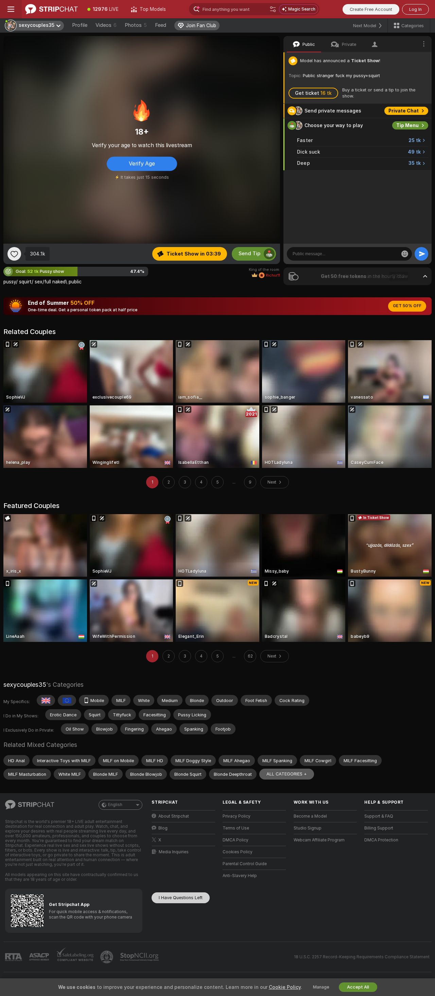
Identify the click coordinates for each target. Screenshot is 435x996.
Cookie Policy (285, 987)
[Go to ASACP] (40, 957)
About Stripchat (173, 816)
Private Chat (403, 110)
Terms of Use (236, 828)
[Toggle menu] (11, 9)
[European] (67, 700)
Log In (415, 9)
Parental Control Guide (245, 863)
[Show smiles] (405, 254)
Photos (136, 25)
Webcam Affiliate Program (319, 840)
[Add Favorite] (14, 254)
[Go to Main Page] (51, 9)
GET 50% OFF (407, 305)
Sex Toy (409, 177)
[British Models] (46, 700)
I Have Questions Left (181, 897)
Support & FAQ (378, 816)
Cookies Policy (238, 852)
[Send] (421, 254)
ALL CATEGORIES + (286, 773)
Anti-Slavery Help (240, 875)
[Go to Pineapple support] (107, 956)
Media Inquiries (174, 852)
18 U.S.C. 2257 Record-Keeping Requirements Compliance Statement (362, 957)
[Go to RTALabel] (14, 957)
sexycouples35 (24, 684)
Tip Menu (407, 125)
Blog (163, 828)
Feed (160, 25)
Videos (106, 25)
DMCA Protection (381, 840)
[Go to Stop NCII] (140, 957)
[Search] (273, 9)
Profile (79, 25)
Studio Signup (307, 828)
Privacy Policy (236, 816)
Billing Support (378, 828)
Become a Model (310, 816)
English (115, 804)
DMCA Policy (235, 840)
